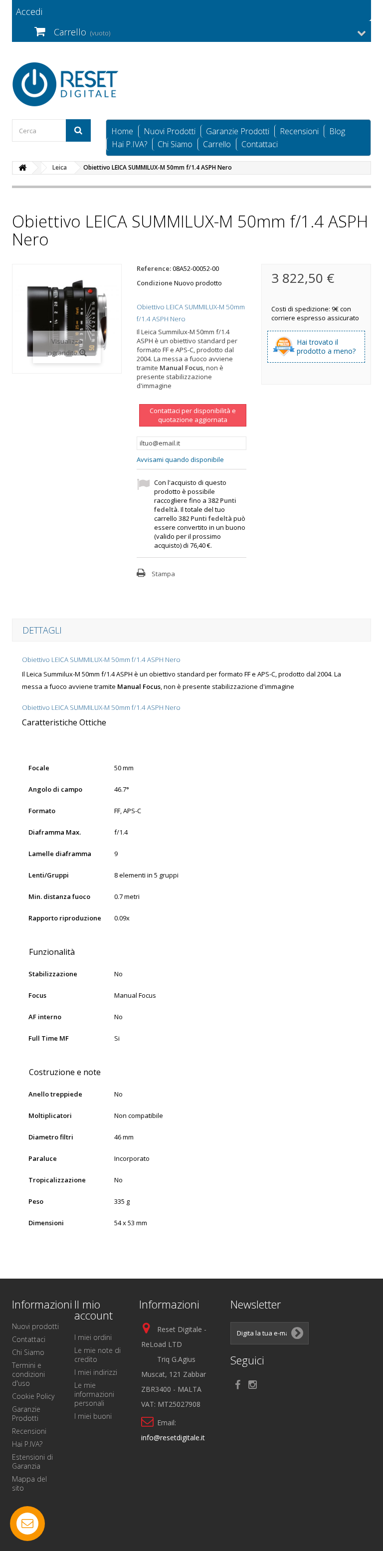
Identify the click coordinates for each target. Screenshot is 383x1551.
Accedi (29, 11)
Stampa (163, 573)
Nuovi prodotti (35, 1326)
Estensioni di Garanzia (32, 1461)
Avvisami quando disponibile (180, 459)
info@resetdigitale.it (173, 1437)
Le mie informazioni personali (94, 1394)
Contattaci (259, 144)
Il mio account (93, 1310)
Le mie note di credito (97, 1354)
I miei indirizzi (95, 1372)
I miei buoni (93, 1416)
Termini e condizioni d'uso (28, 1374)
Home (122, 131)
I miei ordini (93, 1337)
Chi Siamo (175, 144)
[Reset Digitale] (67, 84)
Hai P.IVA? (129, 144)
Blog (337, 131)
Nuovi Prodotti (169, 131)
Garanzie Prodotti (237, 131)
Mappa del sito (29, 1483)
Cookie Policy (33, 1396)
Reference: (154, 268)
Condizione (155, 282)
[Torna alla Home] (22, 168)
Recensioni (299, 131)
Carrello (217, 144)
